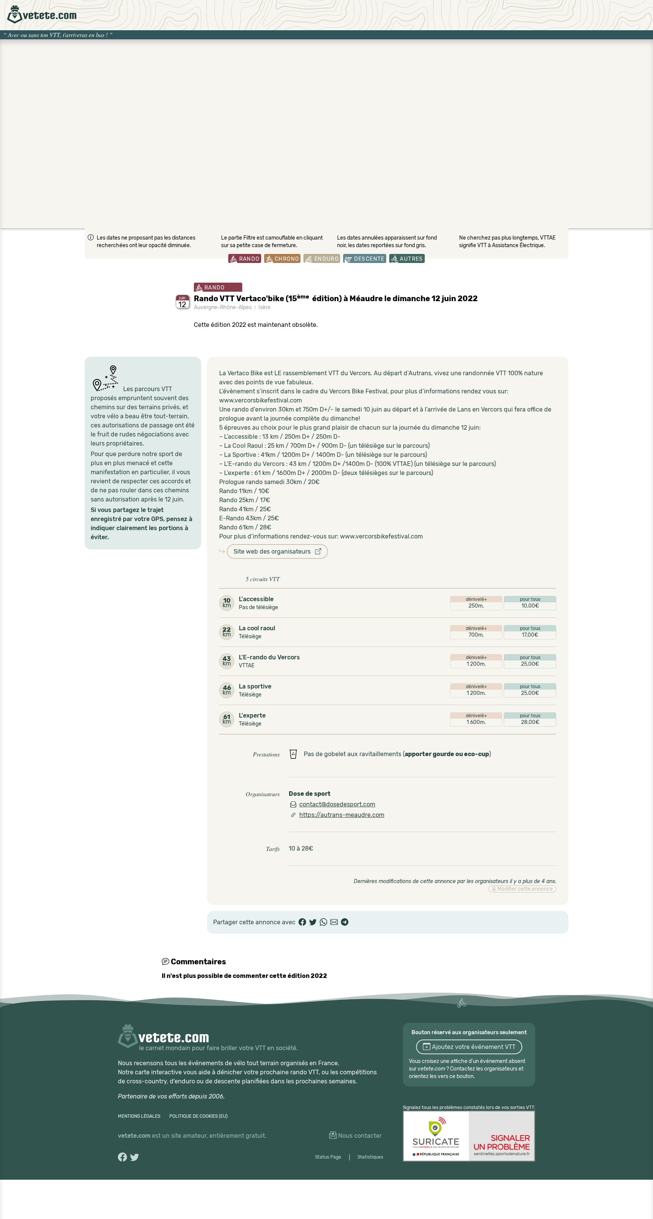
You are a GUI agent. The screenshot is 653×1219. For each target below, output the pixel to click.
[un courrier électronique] (334, 922)
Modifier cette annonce (524, 889)
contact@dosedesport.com (337, 804)
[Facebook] (302, 922)
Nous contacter (359, 1135)
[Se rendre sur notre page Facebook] (122, 1157)
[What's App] (323, 922)
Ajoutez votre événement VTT (472, 1046)
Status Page (328, 1157)
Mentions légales (139, 1116)
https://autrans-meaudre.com (341, 814)
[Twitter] (313, 922)
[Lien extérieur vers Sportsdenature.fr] (469, 1136)
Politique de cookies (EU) (198, 1116)
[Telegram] (344, 922)
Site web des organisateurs (274, 551)
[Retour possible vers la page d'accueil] (41, 14)
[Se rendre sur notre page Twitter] (134, 1157)
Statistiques (370, 1157)
